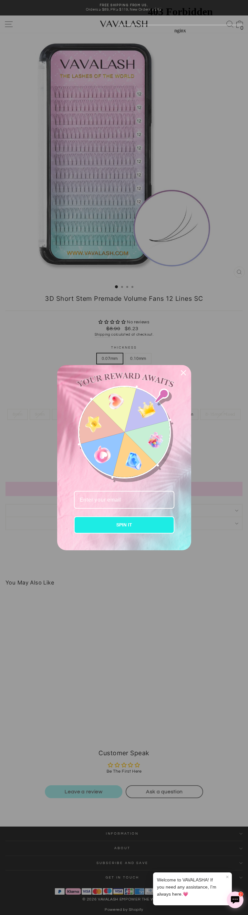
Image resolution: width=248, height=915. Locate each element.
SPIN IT (124, 524)
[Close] (183, 373)
